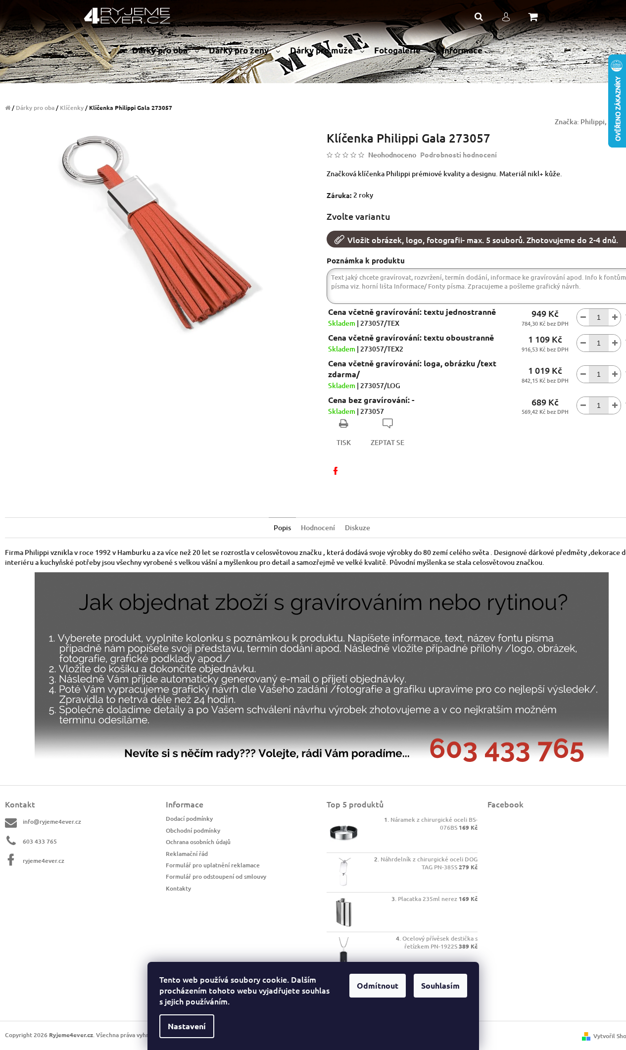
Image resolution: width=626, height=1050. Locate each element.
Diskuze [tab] (357, 527)
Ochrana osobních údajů (198, 842)
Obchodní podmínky (193, 830)
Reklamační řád (187, 854)
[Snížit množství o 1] (583, 317)
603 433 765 (40, 841)
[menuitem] (165, 50)
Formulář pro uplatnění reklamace (213, 865)
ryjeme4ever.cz (43, 860)
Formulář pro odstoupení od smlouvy (216, 876)
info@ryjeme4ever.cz (52, 821)
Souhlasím (440, 985)
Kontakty (178, 888)
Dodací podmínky (189, 818)
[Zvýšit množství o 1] (615, 317)
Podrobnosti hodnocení (458, 154)
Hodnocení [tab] (318, 527)
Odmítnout (377, 985)
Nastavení (187, 1026)
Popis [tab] (282, 527)
